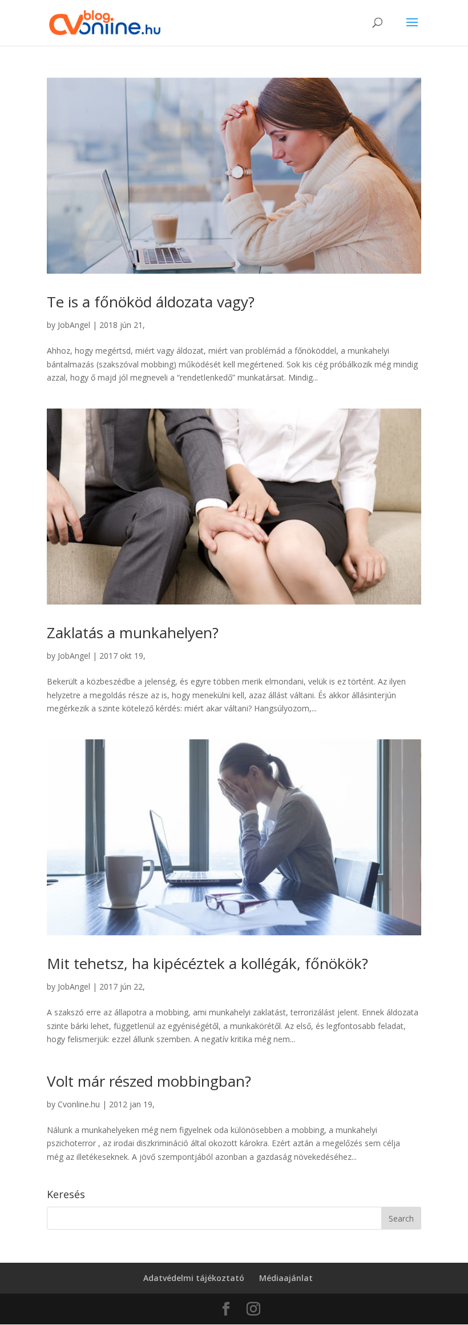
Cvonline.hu (79, 1104)
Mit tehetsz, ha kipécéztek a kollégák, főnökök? (207, 963)
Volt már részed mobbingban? (149, 1081)
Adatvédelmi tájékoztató (193, 1277)
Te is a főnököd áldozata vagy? (151, 301)
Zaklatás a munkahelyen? (133, 632)
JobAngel (74, 324)
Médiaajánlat (286, 1277)
